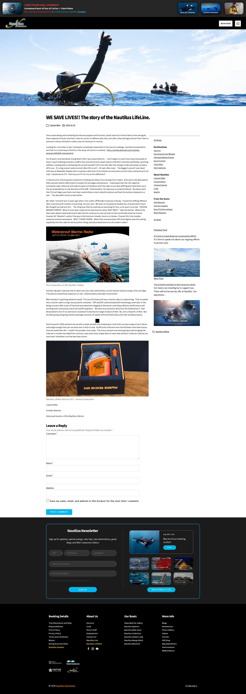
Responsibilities (56, 626)
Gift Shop (166, 640)
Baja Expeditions (169, 643)
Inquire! (82, 11)
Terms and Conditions (58, 637)
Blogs (164, 623)
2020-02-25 (70, 125)
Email (49, 475)
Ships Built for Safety (133, 623)
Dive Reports (159, 202)
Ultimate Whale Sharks (164, 157)
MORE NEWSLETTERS (161, 589)
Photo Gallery (168, 630)
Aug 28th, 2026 (168, 534)
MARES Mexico (168, 650)
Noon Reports (160, 212)
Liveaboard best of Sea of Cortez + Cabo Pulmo (48, 8)
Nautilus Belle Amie (132, 630)
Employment (92, 633)
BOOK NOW (226, 23)
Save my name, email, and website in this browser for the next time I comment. (94, 501)
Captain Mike (55, 125)
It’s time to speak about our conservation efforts (175, 236)
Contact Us (91, 637)
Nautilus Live (92, 640)
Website (50, 488)
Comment (51, 433)
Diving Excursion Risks (58, 643)
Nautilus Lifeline (162, 331)
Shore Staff (91, 630)
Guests (157, 192)
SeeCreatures (168, 647)
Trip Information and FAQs (60, 623)
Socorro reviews (161, 206)
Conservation (160, 181)
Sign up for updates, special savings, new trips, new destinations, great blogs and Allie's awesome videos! (83, 541)
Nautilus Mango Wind (133, 640)
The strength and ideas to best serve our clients (175, 284)
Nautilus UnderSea (132, 633)
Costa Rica (158, 164)
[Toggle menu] (238, 23)
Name (49, 463)
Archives (157, 219)
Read (169, 547)
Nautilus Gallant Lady (133, 637)
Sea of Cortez (159, 161)
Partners (90, 623)
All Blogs (158, 140)
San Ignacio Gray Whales (164, 154)
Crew (156, 188)
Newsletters (167, 626)
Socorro (157, 150)
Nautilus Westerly (132, 643)
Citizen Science (160, 185)
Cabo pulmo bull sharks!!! (41, 5)
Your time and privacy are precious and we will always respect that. (69, 581)
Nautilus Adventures (65, 685)
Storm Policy (54, 630)
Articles (165, 637)
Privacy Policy (55, 633)
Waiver (52, 640)
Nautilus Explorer (131, 626)
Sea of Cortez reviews (163, 209)
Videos (165, 633)
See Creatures (160, 167)
